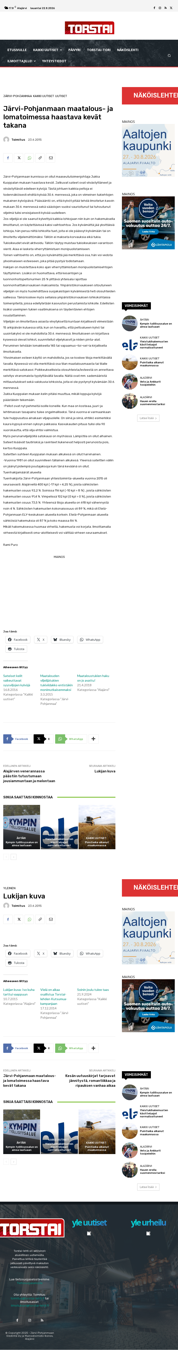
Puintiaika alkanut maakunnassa (97, 844)
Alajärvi (146, 378)
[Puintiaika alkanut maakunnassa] (97, 827)
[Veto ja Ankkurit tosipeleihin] (130, 381)
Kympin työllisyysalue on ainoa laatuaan (22, 844)
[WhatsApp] (29, 158)
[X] (171, 8)
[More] (94, 739)
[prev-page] (6, 857)
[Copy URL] (39, 158)
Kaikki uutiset (43, 96)
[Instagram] (160, 8)
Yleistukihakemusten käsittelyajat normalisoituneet (59, 842)
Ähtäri (21, 838)
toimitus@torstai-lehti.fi (27, 1298)
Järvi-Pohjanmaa (17, 96)
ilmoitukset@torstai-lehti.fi (30, 1305)
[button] (169, 55)
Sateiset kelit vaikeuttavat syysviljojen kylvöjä (16, 680)
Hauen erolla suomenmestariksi (152, 403)
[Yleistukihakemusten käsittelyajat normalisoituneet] (59, 827)
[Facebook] (154, 8)
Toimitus (18, 139)
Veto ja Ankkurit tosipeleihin (150, 383)
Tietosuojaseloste (30, 1283)
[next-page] (13, 857)
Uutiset (61, 96)
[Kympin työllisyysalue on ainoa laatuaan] (21, 827)
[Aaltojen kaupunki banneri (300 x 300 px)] (148, 175)
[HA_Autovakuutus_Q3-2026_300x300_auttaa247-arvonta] (148, 248)
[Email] (50, 158)
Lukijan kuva (105, 771)
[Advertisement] (59, 592)
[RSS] (165, 8)
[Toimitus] (7, 140)
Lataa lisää (147, 418)
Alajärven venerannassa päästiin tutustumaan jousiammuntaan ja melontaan (29, 776)
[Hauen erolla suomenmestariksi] (130, 401)
